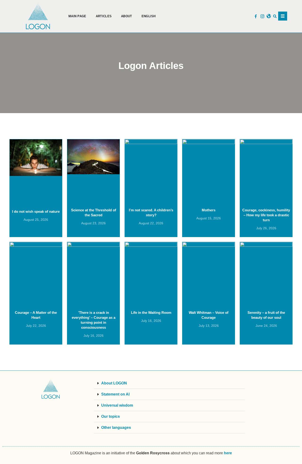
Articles (104, 16)
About (126, 16)
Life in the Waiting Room (151, 313)
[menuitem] (148, 16)
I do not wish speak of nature (36, 211)
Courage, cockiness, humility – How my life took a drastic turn (266, 215)
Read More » (35, 225)
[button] (275, 16)
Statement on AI (115, 394)
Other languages (116, 428)
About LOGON (114, 383)
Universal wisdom (117, 405)
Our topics (110, 416)
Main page (77, 16)
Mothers (208, 210)
